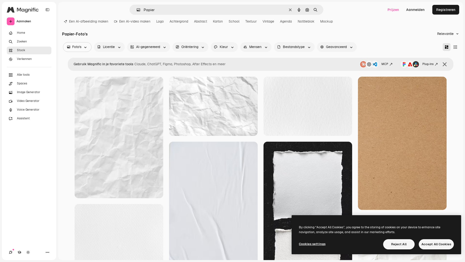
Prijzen (393, 10)
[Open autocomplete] (136, 10)
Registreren (445, 10)
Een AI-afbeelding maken (88, 21)
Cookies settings (312, 244)
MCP (384, 64)
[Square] (455, 47)
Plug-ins (428, 64)
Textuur (251, 21)
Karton (218, 21)
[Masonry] (446, 47)
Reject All (399, 244)
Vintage (268, 21)
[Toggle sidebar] (47, 10)
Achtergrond (179, 21)
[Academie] (19, 252)
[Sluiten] (445, 64)
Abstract (200, 21)
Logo (160, 21)
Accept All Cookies (436, 244)
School (234, 21)
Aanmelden (415, 10)
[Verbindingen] (11, 252)
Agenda (286, 21)
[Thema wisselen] (28, 252)
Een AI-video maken (134, 21)
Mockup (326, 21)
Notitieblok (306, 21)
